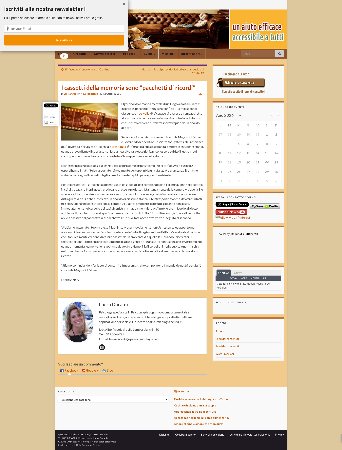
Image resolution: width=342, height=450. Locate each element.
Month (255, 278)
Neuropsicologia (89, 93)
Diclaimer (165, 434)
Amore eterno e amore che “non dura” (198, 423)
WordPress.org (225, 353)
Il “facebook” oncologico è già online (87, 69)
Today (233, 278)
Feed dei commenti (227, 346)
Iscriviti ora (64, 40)
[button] (64, 8)
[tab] (69, 371)
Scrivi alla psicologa (212, 434)
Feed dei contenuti (227, 338)
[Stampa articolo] (200, 94)
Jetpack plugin (225, 283)
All (264, 278)
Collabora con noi (185, 434)
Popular (223, 273)
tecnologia (119, 146)
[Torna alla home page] (171, 29)
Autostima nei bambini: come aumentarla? (201, 417)
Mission (168, 53)
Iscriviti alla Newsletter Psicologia (249, 434)
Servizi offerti (104, 53)
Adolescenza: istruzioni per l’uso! (196, 411)
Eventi (149, 53)
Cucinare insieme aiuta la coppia (195, 405)
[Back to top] (333, 441)
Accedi (220, 331)
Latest (237, 273)
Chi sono (79, 53)
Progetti (129, 53)
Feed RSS (183, 391)
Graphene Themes (92, 445)
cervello (144, 113)
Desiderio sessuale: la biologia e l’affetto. (201, 399)
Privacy (279, 434)
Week (244, 278)
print (52, 122)
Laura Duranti (71, 93)
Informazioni (191, 53)
